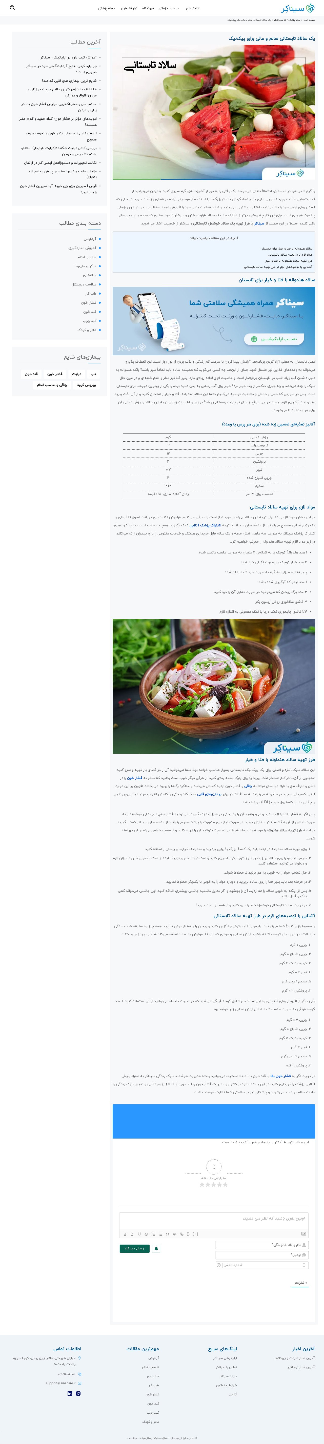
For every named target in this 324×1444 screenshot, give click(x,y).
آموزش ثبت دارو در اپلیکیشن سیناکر (68, 57)
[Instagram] (78, 1394)
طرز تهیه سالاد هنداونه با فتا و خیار (288, 261)
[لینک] (181, 1234)
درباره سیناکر (228, 1376)
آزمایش (90, 239)
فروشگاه (148, 8)
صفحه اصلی (309, 20)
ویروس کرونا (86, 385)
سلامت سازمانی (169, 8)
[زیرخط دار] (139, 1234)
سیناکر (259, 223)
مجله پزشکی (106, 8)
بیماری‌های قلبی (209, 794)
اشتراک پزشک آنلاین (205, 525)
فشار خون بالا (281, 1076)
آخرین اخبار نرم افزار (301, 1367)
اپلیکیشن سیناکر (225, 1358)
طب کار (90, 293)
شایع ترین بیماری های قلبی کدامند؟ (69, 80)
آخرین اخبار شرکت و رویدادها (295, 1358)
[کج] (132, 1234)
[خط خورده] (146, 1234)
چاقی (248, 786)
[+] (195, 1234)
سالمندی (89, 275)
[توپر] (125, 1234)
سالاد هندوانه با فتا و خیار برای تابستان (286, 249)
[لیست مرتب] (153, 1234)
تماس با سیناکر (226, 1367)
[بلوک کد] (174, 1234)
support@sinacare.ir (60, 1383)
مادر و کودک (86, 330)
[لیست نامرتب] (160, 1234)
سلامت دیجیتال (84, 284)
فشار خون (134, 778)
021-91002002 (66, 1374)
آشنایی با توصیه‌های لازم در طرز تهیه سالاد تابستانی (278, 267)
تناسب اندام (280, 20)
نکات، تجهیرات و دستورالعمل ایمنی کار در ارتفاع (60, 162)
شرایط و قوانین (226, 1385)
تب (93, 374)
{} (188, 1234)
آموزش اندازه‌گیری (82, 248)
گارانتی (232, 1394)
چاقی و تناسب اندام (52, 385)
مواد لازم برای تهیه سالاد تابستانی (290, 255)
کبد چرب (89, 321)
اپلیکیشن (192, 8)
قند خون (89, 312)
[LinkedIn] (70, 1394)
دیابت (76, 374)
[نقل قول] (167, 1234)
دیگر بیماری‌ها (85, 266)
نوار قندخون (129, 8)
